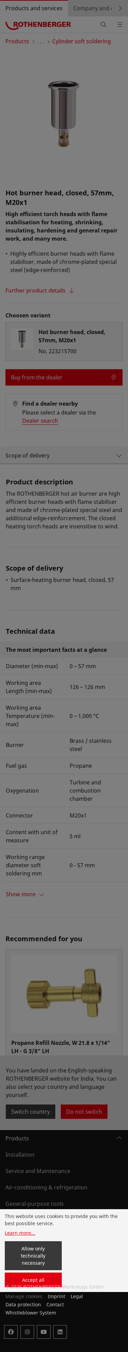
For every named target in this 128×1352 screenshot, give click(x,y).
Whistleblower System (30, 1312)
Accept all (33, 1280)
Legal (77, 1296)
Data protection (23, 1304)
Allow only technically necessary (33, 1255)
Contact (55, 1304)
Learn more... (20, 1233)
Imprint (56, 1296)
